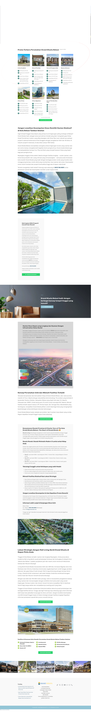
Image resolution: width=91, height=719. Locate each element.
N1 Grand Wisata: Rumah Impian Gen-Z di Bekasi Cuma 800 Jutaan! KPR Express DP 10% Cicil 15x (26, 688)
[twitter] (60, 685)
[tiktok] (57, 685)
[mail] (69, 685)
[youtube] (65, 685)
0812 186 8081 (59, 167)
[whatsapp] (67, 685)
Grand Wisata (57, 707)
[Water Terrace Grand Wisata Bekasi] (45, 667)
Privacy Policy (48, 707)
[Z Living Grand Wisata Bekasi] (9, 667)
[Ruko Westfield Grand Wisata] (82, 667)
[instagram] (62, 685)
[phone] (72, 685)
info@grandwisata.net (31, 509)
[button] (4, 709)
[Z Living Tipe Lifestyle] (64, 667)
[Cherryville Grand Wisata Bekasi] (27, 667)
